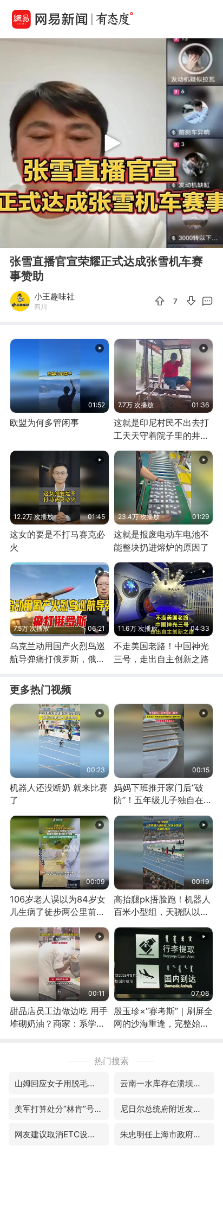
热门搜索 (111, 1060)
